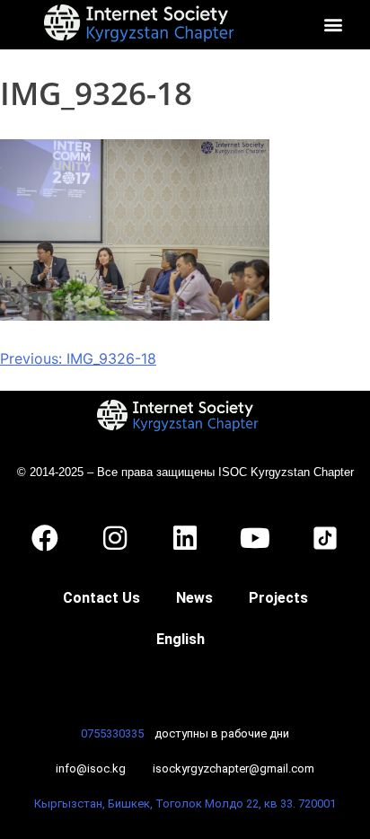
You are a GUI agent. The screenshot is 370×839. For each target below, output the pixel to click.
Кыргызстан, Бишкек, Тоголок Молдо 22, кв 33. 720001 (185, 803)
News (194, 597)
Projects (278, 597)
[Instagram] (115, 538)
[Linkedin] (185, 538)
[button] (333, 25)
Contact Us (101, 597)
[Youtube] (255, 538)
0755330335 (112, 733)
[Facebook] (44, 538)
